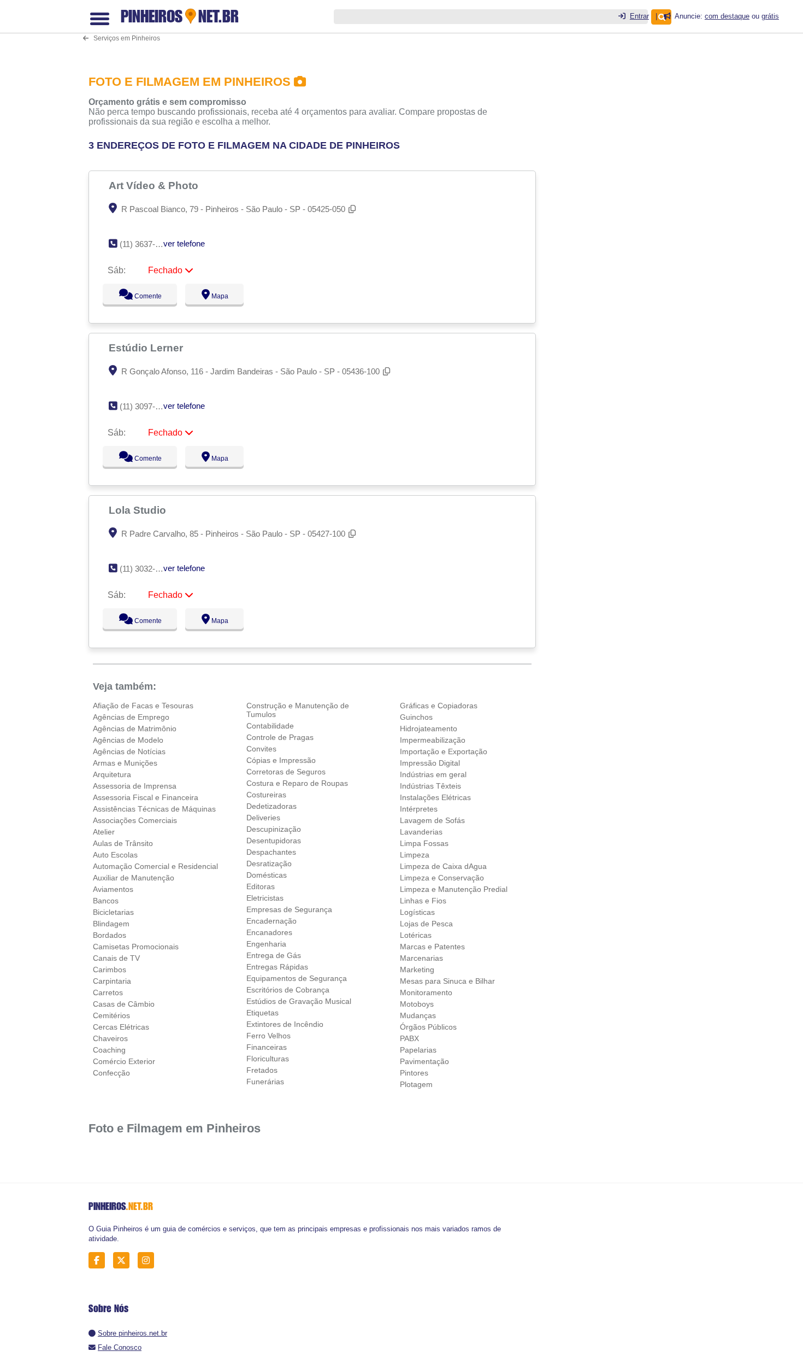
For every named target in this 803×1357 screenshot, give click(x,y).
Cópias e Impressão (281, 760)
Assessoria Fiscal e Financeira (145, 797)
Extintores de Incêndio (284, 1024)
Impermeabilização (432, 740)
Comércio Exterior (124, 1061)
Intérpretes (419, 808)
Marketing (417, 969)
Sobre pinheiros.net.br (132, 1333)
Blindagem (111, 923)
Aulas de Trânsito (123, 843)
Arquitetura (112, 774)
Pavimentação (424, 1061)
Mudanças (418, 1015)
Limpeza (414, 854)
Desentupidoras (273, 840)
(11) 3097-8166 (146, 406)
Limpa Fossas (424, 843)
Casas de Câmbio (124, 1004)
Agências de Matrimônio (134, 728)
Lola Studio (139, 510)
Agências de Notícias (129, 751)
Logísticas (417, 912)
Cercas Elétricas (121, 1027)
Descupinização (273, 829)
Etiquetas (262, 1012)
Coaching (109, 1049)
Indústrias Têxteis (430, 786)
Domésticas (266, 875)
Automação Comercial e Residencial (155, 866)
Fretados (261, 1070)
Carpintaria (112, 981)
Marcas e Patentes (432, 946)
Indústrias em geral (433, 774)
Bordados (109, 935)
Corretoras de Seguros (286, 771)
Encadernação (271, 921)
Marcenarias (421, 958)
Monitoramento (426, 992)
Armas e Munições (125, 763)
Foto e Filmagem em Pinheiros (174, 1128)
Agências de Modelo (128, 740)
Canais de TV (116, 958)
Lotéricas (416, 935)
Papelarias (418, 1049)
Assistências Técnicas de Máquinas (154, 808)
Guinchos (416, 717)
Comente (140, 296)
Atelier (104, 831)
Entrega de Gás (273, 955)
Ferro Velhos (268, 1035)
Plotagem (416, 1084)
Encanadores (269, 932)
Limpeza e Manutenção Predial (453, 889)
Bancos (106, 900)
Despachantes (271, 852)
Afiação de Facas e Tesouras (143, 705)
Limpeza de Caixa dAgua (443, 866)
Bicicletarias (113, 912)
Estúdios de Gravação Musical (298, 1001)
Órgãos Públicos (428, 1027)
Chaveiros (110, 1038)
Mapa (217, 296)
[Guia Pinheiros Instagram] (149, 1260)
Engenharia (266, 943)
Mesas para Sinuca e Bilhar (447, 981)
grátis (770, 16)
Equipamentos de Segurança (296, 978)
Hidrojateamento (428, 728)
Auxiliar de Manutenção (133, 877)
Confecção (111, 1072)
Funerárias (265, 1081)
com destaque (727, 16)
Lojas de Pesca (426, 923)
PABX (409, 1038)
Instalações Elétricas (435, 797)
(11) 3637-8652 (146, 244)
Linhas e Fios (423, 900)
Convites (261, 748)
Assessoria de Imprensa (134, 786)
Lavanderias (421, 831)
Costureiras (266, 794)
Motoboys (417, 1004)
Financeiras (266, 1047)
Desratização (269, 863)
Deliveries (263, 817)
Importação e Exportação (443, 751)
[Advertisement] (408, 34)
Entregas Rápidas (277, 966)
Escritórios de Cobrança (287, 989)
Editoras (260, 886)
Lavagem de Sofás (432, 820)
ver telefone (184, 243)
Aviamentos (113, 889)
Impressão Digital (430, 763)
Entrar (639, 16)
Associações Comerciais (135, 820)
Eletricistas (265, 898)
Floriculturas (267, 1058)
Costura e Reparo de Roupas (297, 783)
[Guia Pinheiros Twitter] (124, 1260)
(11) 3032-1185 (146, 568)
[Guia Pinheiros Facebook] (99, 1260)
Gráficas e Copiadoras (438, 705)
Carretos (108, 992)
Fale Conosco (119, 1347)
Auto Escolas (115, 854)
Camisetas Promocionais (136, 946)
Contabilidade (270, 725)
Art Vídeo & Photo (155, 185)
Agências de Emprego (131, 717)
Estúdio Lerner (147, 348)
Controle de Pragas (280, 737)
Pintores (414, 1072)
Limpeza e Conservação (442, 877)
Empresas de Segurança (289, 909)
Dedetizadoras (271, 806)
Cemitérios (111, 1015)
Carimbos (109, 969)
